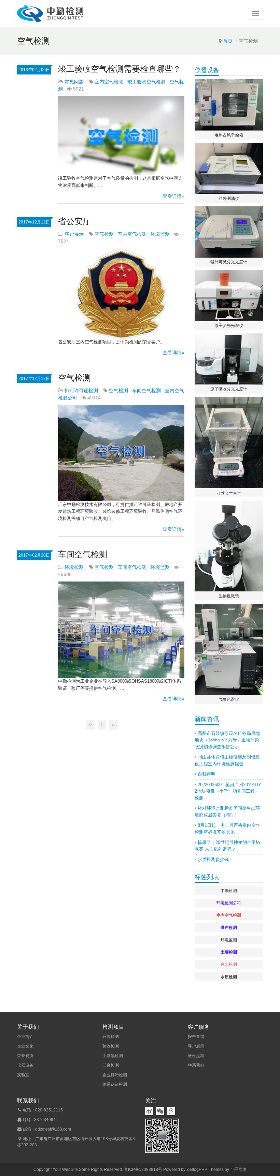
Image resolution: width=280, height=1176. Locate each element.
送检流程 (196, 1055)
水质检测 (229, 976)
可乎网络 (238, 1169)
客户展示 (74, 234)
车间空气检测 (146, 390)
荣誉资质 (25, 1055)
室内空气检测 (109, 81)
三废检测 (110, 1065)
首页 (228, 41)
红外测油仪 (229, 198)
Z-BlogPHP (196, 1169)
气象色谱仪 (229, 699)
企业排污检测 (114, 1074)
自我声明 (206, 774)
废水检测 (229, 964)
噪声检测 (229, 927)
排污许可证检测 (81, 390)
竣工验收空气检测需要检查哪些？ (119, 68)
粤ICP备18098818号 (143, 1169)
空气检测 (104, 234)
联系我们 (196, 1065)
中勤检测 (229, 890)
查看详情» (173, 196)
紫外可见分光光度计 (228, 262)
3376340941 (46, 1119)
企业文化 (25, 1046)
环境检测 (74, 567)
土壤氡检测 (112, 1055)
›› (113, 724)
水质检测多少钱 (213, 859)
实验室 (23, 1074)
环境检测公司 (228, 903)
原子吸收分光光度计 (228, 389)
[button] (255, 13)
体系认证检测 (114, 1084)
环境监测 (160, 234)
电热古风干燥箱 (228, 135)
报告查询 (196, 1036)
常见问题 (74, 81)
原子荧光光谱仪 (228, 325)
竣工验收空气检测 (146, 81)
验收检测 (110, 1046)
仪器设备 (25, 1065)
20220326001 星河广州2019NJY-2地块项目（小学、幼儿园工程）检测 (228, 791)
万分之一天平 (228, 492)
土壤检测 (229, 952)
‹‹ (90, 724)
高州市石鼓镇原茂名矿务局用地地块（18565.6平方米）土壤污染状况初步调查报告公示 (227, 740)
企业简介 (25, 1036)
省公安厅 (74, 221)
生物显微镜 (229, 595)
